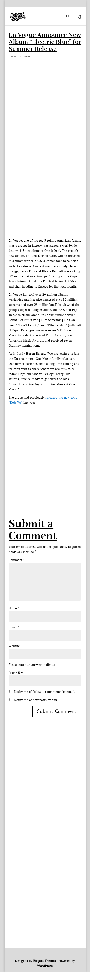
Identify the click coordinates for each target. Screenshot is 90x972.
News (27, 56)
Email (14, 627)
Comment (16, 560)
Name (14, 608)
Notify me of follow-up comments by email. (44, 692)
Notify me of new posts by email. (37, 700)
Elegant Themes (44, 961)
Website (14, 646)
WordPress (45, 966)
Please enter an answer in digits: (32, 665)
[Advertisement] (45, 118)
